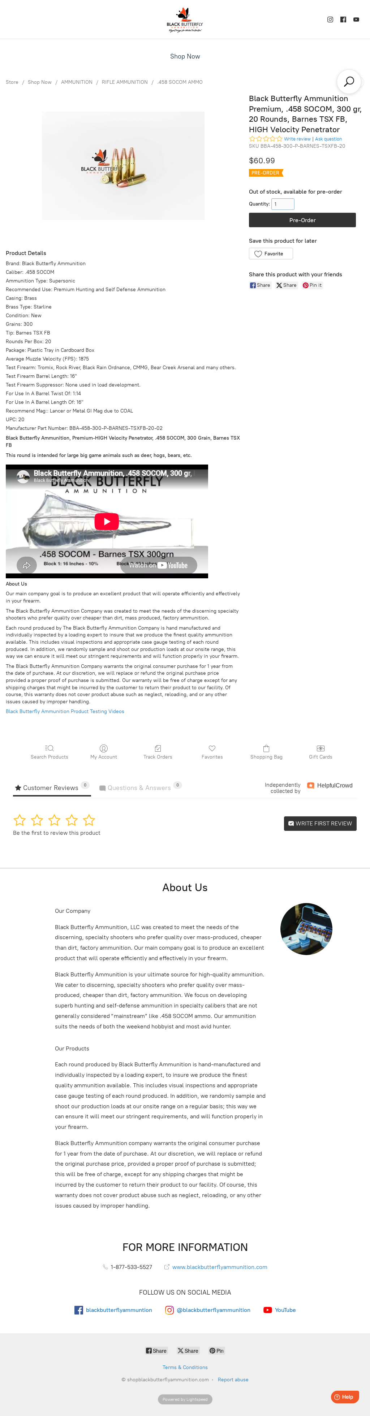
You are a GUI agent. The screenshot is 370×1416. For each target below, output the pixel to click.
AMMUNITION (76, 82)
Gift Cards (320, 757)
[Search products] (349, 81)
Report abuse (233, 1380)
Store (12, 82)
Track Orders (157, 757)
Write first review (323, 823)
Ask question (328, 139)
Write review (297, 139)
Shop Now (185, 56)
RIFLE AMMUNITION (125, 82)
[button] (271, 253)
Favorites (212, 757)
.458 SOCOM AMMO (180, 82)
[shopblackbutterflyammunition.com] (185, 19)
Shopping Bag (266, 757)
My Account (103, 757)
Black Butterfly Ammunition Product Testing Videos (65, 711)
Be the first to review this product (56, 832)
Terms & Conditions (185, 1367)
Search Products (49, 757)
